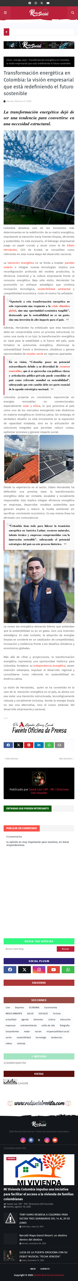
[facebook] (29, 3)
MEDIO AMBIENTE (14, 1013)
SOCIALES (43, 1013)
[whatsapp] (68, 969)
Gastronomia (50, 1007)
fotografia (65, 1025)
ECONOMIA (34, 1007)
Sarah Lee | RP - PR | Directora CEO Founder (30, 1204)
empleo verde (34, 353)
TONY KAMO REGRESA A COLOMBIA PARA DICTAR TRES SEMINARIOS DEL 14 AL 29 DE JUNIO (44, 1218)
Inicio (9, 60)
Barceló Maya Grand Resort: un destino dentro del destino (43, 1237)
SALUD (30, 1013)
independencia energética (49, 665)
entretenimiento (28, 1025)
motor (27, 1031)
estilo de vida (48, 1025)
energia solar (20, 60)
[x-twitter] (41, 3)
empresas (11, 1025)
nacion (38, 1031)
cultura (51, 1019)
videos (9, 1043)
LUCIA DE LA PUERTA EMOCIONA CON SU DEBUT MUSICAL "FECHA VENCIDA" (43, 1254)
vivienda (21, 1043)
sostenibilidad (24, 1037)
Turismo (57, 1013)
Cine (8, 1007)
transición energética (21, 263)
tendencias (56, 1037)
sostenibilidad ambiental (54, 289)
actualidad (11, 1019)
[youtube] (48, 3)
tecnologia (41, 1037)
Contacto (45, 1269)
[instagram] (35, 3)
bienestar (38, 1019)
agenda (25, 1019)
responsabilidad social (57, 1031)
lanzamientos (12, 1031)
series (9, 1037)
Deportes (19, 1007)
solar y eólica (31, 406)
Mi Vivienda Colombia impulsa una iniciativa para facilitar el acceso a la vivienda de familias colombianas (39, 1194)
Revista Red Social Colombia (48, 1275)
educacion (65, 1019)
